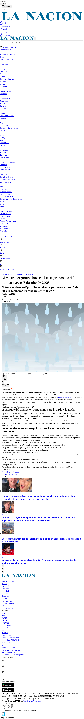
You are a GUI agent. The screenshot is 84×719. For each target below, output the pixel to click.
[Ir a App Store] (8, 691)
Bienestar (3, 111)
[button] (42, 153)
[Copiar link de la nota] (3, 382)
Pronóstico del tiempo (15, 409)
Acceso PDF (4, 187)
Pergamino (32, 274)
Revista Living (5, 219)
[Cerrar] (35, 38)
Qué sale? (3, 174)
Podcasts (3, 165)
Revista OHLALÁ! (6, 211)
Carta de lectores (6, 196)
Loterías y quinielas (7, 162)
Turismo (3, 152)
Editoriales (4, 123)
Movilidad (4, 81)
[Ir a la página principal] (42, 20)
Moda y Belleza (6, 167)
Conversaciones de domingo (11, 199)
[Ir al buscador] (4, 10)
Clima (2, 57)
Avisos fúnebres (6, 192)
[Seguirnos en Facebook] (3, 660)
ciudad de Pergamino (66, 397)
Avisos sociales (5, 194)
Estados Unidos (6, 91)
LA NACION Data (6, 59)
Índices (3, 84)
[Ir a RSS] (3, 679)
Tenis (2, 140)
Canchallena (4, 143)
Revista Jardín (5, 223)
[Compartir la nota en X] (5, 385)
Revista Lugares (6, 216)
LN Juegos (4, 150)
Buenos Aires (5, 98)
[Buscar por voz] (81, 43)
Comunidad (4, 108)
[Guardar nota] (3, 376)
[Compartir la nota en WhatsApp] (5, 379)
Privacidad (37, 701)
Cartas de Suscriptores (9, 128)
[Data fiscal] (3, 715)
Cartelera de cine (6, 177)
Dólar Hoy (4, 72)
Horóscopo (4, 157)
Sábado (3, 201)
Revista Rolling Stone (8, 221)
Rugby (2, 138)
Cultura (3, 106)
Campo (3, 74)
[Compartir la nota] (3, 379)
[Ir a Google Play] (8, 686)
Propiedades (5, 76)
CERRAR (3, 1)
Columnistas (5, 125)
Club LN (5, 32)
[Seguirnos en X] (3, 667)
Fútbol (2, 135)
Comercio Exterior (7, 79)
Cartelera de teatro (7, 179)
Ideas (2, 204)
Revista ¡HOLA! (5, 214)
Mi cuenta (6, 35)
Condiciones (28, 701)
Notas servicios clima (12, 474)
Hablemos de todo (7, 116)
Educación (4, 103)
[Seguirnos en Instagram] (3, 673)
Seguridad (4, 101)
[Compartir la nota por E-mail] (8, 385)
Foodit (4, 29)
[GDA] (8, 708)
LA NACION (6, 274)
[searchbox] (41, 43)
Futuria (3, 69)
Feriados (3, 160)
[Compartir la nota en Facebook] (3, 385)
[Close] (3, 565)
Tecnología (4, 155)
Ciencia (3, 113)
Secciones (6, 26)
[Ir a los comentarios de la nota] (5, 376)
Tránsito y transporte (8, 54)
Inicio (4, 23)
